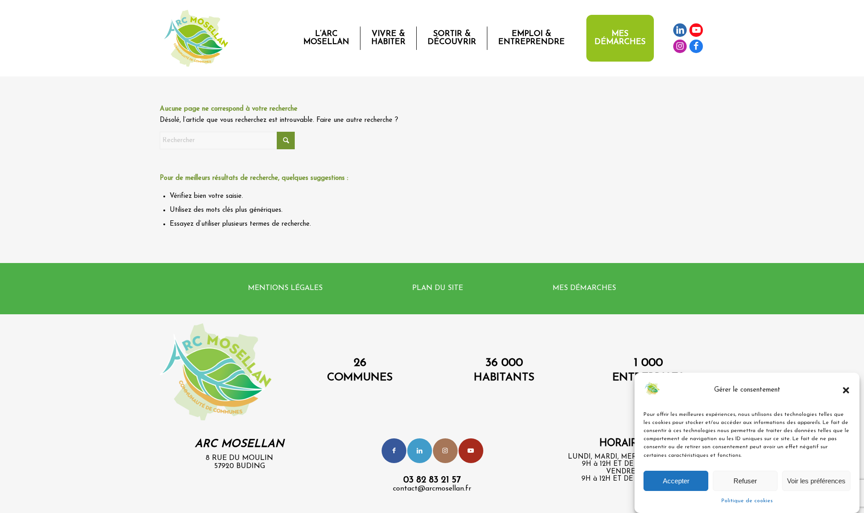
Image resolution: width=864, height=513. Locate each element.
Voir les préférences (816, 480)
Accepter (676, 480)
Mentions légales (285, 288)
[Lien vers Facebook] (696, 46)
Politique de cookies (747, 500)
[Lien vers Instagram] (680, 46)
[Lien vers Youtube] (696, 30)
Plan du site (437, 288)
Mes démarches (584, 288)
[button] (846, 390)
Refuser (745, 480)
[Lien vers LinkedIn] (680, 30)
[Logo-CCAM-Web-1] (198, 38)
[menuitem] (326, 38)
